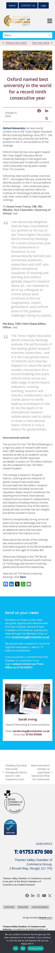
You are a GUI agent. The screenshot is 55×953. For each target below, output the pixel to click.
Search (12, 5)
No (23, 948)
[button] (49, 21)
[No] (51, 941)
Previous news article (16, 42)
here (23, 577)
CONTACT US (28, 5)
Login (43, 5)
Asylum (45, 917)
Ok (15, 948)
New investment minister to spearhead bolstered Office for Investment (40, 772)
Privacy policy (35, 948)
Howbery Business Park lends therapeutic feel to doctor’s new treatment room (15, 772)
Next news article (40, 42)
